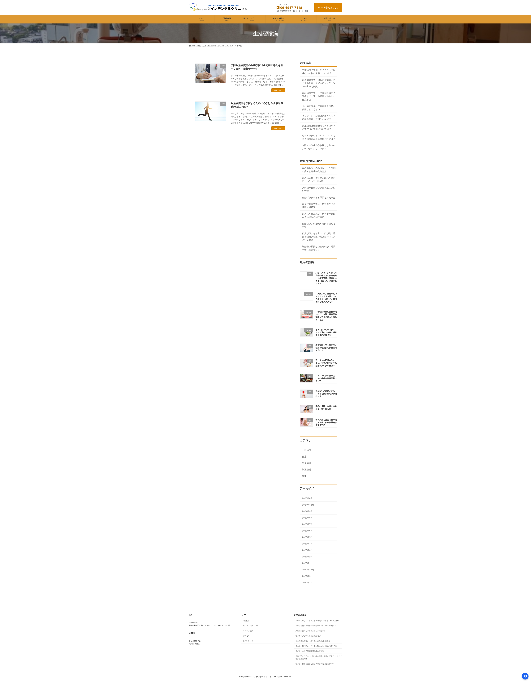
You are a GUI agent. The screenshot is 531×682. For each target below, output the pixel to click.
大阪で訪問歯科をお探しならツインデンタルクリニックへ (318, 147)
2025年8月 (307, 498)
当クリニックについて (251, 625)
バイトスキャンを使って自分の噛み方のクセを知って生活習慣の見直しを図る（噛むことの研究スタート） (326, 278)
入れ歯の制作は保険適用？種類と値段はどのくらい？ (318, 107)
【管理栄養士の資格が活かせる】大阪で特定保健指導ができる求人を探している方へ (326, 315)
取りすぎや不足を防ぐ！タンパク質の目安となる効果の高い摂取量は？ (326, 363)
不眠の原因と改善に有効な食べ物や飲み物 (326, 407)
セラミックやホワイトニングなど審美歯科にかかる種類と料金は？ (318, 137)
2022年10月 (308, 569)
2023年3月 (307, 550)
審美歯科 (306, 462)
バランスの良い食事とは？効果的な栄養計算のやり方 (326, 378)
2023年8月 (307, 517)
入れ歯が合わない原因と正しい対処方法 (318, 189)
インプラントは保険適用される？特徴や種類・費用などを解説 (318, 117)
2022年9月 (307, 575)
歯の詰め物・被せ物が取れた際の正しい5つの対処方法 (318, 179)
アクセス (246, 635)
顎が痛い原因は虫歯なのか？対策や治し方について (318, 248)
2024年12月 (308, 504)
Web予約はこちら (330, 7)
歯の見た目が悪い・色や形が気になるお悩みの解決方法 (318, 215)
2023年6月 (307, 530)
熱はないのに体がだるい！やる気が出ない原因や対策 (326, 393)
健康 (304, 456)
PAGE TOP (517, 659)
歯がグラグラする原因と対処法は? (319, 197)
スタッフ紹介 (248, 630)
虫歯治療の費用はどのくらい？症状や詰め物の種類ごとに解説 (318, 71)
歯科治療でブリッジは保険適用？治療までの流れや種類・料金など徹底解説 (318, 96)
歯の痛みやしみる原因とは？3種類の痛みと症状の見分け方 (319, 169)
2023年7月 (307, 524)
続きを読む (278, 90)
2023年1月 (307, 562)
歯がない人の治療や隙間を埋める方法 (318, 225)
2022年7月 (307, 582)
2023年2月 (307, 556)
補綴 (304, 475)
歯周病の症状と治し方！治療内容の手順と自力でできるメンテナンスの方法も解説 (318, 83)
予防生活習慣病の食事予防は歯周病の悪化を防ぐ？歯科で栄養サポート (257, 66)
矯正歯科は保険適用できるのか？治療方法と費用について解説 (318, 127)
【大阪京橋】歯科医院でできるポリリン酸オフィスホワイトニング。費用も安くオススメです (326, 297)
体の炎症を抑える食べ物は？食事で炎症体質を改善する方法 (326, 422)
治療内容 (246, 620)
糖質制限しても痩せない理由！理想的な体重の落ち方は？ (326, 347)
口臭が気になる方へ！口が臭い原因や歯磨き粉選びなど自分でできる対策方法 (318, 236)
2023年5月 (307, 537)
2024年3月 (307, 511)
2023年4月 (307, 543)
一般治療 (306, 449)
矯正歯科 (306, 469)
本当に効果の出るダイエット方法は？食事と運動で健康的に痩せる (326, 332)
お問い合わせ (248, 640)
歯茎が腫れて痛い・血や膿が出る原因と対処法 (318, 205)
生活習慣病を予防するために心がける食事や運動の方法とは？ (257, 104)
